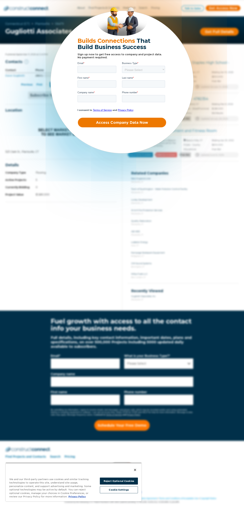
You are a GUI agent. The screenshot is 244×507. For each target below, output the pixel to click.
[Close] (135, 470)
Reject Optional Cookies (119, 481)
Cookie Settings (119, 489)
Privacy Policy (77, 496)
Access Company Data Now (122, 122)
